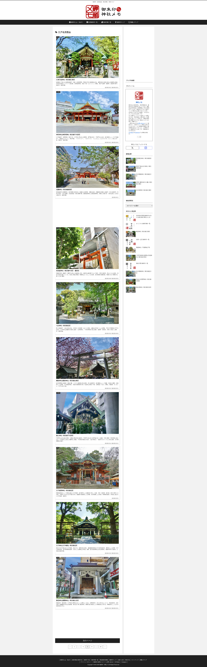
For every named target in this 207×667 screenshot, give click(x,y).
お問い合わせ (141, 123)
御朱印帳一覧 (94, 660)
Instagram (137, 132)
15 (100, 646)
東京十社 (127, 660)
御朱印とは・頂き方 (65, 660)
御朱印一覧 (87, 660)
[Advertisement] (87, 211)
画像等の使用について (99, 662)
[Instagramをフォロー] (140, 137)
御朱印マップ (112, 660)
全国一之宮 (121, 660)
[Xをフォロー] (138, 137)
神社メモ (139, 102)
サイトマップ (135, 660)
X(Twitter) (131, 132)
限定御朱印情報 (104, 660)
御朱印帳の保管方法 (77, 660)
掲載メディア (143, 660)
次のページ (87, 641)
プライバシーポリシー (86, 662)
